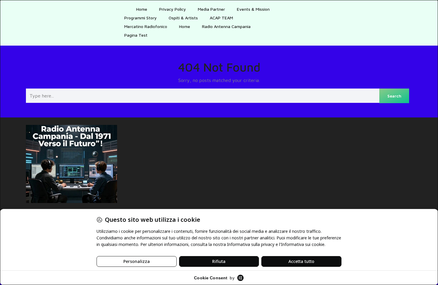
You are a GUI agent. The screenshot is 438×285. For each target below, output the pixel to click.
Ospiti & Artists (183, 17)
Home (141, 9)
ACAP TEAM (221, 17)
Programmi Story (140, 17)
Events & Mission (253, 9)
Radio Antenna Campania (226, 26)
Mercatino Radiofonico (145, 26)
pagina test (135, 35)
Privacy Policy (172, 9)
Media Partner (211, 9)
